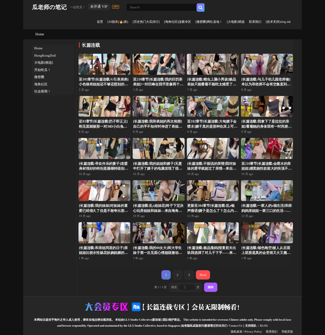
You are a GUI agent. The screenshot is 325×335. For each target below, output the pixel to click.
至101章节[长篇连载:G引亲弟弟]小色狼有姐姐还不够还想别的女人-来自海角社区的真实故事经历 (104, 84)
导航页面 (287, 331)
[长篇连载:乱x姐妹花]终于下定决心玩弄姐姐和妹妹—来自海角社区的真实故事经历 (158, 210)
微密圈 (39, 77)
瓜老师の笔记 (49, 7)
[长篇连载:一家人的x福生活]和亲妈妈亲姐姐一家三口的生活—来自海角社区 (266, 210)
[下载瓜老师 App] (116, 7)
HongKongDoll (45, 55)
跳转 (211, 287)
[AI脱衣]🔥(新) (117, 21)
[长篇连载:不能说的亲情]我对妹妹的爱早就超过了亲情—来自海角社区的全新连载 (211, 168)
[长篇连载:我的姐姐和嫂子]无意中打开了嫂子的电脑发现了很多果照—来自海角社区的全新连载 (157, 168)
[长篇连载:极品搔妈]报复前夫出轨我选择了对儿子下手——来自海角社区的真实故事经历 (211, 253)
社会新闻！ (42, 91)
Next (203, 275)
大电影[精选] (43, 62)
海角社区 (41, 84)
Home (39, 34)
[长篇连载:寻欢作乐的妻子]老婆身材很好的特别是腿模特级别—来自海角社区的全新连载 (103, 168)
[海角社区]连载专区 (177, 21)
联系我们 (255, 21)
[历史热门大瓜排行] (146, 21)
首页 (100, 21)
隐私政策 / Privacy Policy (246, 331)
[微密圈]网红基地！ (208, 21)
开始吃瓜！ (42, 70)
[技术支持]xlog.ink (278, 21)
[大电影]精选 (236, 21)
